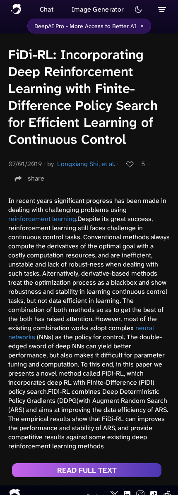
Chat (46, 9)
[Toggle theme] (138, 9)
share (36, 178)
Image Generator (98, 9)
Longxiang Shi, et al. (86, 163)
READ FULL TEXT (87, 470)
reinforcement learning (42, 218)
